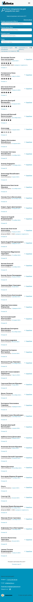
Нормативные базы (7, 27)
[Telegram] (10, 589)
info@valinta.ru (9, 583)
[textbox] (16, 42)
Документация (5, 33)
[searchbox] (16, 24)
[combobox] (16, 23)
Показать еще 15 (16, 564)
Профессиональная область (9, 21)
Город (2, 39)
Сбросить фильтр (28, 19)
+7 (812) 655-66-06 (12, 579)
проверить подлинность (21, 65)
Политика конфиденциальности (10, 586)
